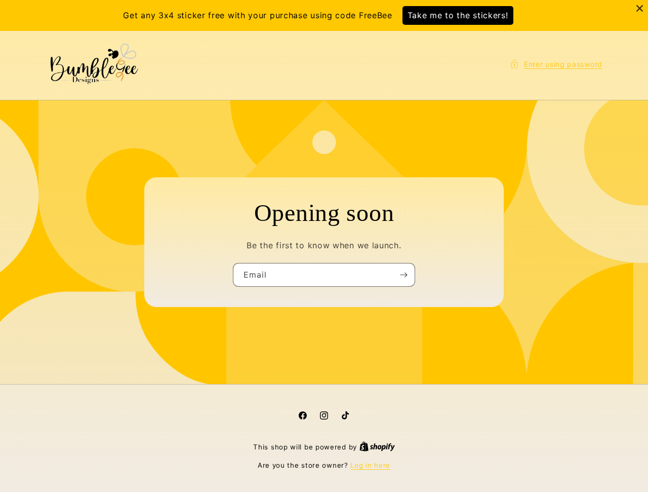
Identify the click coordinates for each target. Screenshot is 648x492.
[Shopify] (377, 447)
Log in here (370, 465)
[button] (556, 64)
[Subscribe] (403, 275)
